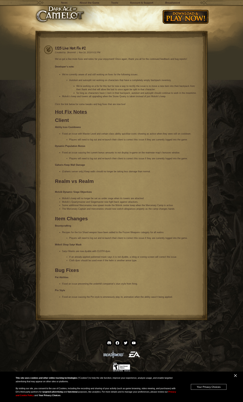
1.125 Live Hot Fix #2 (70, 48)
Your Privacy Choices (209, 386)
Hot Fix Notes (71, 112)
